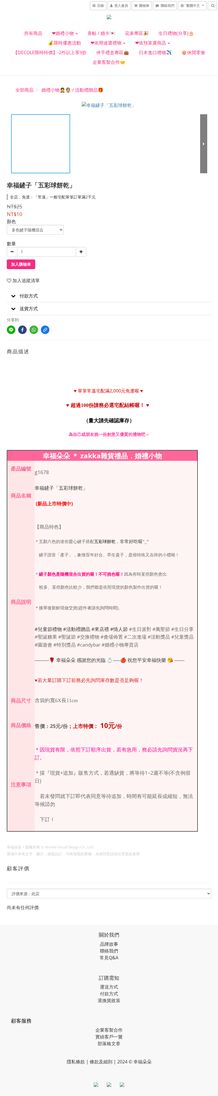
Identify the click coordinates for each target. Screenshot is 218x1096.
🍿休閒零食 (193, 52)
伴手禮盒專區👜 (112, 52)
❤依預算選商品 (151, 43)
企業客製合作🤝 (109, 62)
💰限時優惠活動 (64, 43)
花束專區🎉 (137, 33)
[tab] (109, 296)
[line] (11, 330)
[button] (109, 296)
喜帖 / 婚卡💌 (101, 33)
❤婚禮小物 (63, 33)
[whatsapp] (34, 330)
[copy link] (45, 330)
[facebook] (22, 330)
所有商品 (33, 33)
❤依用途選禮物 (107, 43)
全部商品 (24, 90)
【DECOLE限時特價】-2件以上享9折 (50, 52)
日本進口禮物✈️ (155, 52)
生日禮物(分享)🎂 (176, 33)
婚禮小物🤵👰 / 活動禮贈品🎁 (72, 90)
